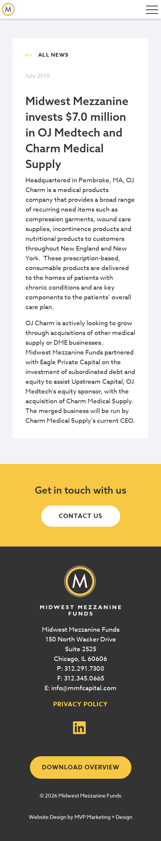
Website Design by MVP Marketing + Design (80, 816)
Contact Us (80, 516)
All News (53, 55)
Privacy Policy (80, 704)
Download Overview (80, 767)
